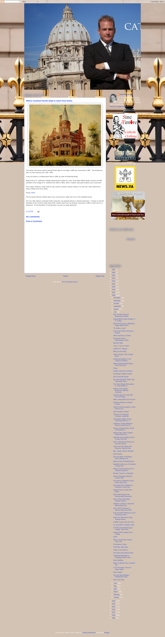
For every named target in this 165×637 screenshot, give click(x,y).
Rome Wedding (118, 560)
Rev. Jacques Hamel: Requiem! (123, 451)
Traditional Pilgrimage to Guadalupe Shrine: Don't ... (122, 556)
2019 (114, 287)
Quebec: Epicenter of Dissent (122, 371)
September (117, 306)
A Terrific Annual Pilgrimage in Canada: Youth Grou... (123, 528)
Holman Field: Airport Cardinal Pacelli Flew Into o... (123, 433)
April (115, 589)
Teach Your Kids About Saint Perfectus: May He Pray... (122, 447)
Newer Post (30, 276)
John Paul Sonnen (126, 94)
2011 (114, 612)
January (116, 597)
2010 (114, 615)
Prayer (115, 368)
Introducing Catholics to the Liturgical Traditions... (122, 360)
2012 (114, 609)
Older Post (100, 276)
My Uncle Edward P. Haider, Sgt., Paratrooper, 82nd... (124, 380)
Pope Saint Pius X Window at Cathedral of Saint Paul (122, 486)
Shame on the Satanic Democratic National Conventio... (120, 390)
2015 (114, 601)
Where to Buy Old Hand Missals (123, 461)
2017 (114, 292)
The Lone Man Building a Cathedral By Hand (121, 576)
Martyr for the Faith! (119, 351)
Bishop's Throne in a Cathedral (123, 473)
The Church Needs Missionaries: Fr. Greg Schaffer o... (123, 385)
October (116, 303)
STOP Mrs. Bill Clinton (120, 547)
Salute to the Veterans (120, 550)
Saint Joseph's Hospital (121, 411)
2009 (114, 618)
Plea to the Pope (118, 580)
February (117, 594)
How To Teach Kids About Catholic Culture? (121, 500)
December (117, 298)
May (115, 586)
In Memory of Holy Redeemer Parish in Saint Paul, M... (122, 424)
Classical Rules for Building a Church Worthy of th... (122, 457)
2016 (114, 295)
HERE (33, 193)
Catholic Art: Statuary (120, 349)
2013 (114, 607)
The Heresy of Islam (119, 544)
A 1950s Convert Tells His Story (123, 522)
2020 (114, 284)
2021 (114, 281)
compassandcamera (88, 632)
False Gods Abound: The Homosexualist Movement (122, 495)
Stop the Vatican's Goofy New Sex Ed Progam (123, 396)
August (116, 309)
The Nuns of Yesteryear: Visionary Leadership (121, 415)
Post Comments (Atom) (69, 282)
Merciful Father (118, 343)
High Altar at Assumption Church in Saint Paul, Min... (123, 438)
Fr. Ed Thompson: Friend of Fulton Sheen (122, 568)
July (115, 312)
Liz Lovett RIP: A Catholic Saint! (123, 525)
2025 (114, 270)
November (117, 300)
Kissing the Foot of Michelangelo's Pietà (120, 339)
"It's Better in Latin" (119, 328)
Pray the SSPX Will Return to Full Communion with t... (124, 513)
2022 (114, 278)
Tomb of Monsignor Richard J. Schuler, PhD (123, 477)
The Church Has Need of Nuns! (123, 553)
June (115, 583)
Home (65, 276)
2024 (114, 272)
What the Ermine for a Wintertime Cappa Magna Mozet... (124, 324)
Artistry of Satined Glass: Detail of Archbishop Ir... (123, 429)
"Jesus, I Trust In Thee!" (121, 346)
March (116, 592)
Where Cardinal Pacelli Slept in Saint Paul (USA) (123, 364)
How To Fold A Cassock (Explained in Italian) (121, 315)
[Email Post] (38, 211)
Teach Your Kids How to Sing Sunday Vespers (122, 518)
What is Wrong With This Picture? (124, 399)
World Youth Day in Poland (122, 335)
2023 (114, 275)
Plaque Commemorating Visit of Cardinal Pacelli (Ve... (123, 469)
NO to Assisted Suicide (120, 377)
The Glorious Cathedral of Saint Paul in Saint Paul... (123, 481)
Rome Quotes (117, 454)
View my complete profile (118, 106)
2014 (114, 604)
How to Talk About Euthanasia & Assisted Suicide (123, 442)
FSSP (115, 537)
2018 (114, 289)
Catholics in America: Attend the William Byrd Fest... (123, 504)
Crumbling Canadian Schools (122, 374)
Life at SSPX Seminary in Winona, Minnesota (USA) (122, 509)
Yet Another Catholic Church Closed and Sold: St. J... (122, 420)
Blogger (106, 632)
